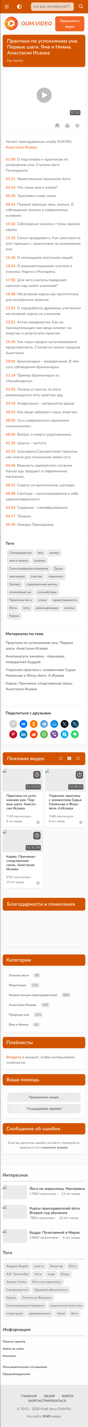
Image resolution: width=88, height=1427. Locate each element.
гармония (55, 576)
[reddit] (34, 734)
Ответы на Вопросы (36, 1298)
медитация (14, 1313)
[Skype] (64, 734)
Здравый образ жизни (50, 1290)
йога (38, 1274)
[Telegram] (44, 724)
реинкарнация (47, 608)
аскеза (69, 608)
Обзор (49, 1396)
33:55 (10, 389)
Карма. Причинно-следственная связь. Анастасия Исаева (21, 862)
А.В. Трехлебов (17, 1274)
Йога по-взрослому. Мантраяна (57, 1188)
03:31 (10, 178)
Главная (29, 1396)
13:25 (10, 237)
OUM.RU (64, 1409)
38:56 (10, 434)
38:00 (10, 420)
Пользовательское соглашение (25, 1367)
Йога (13, 608)
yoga (51, 1274)
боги (74, 1313)
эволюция (17, 576)
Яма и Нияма (18, 1024)
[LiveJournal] (75, 724)
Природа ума (19, 1015)
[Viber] (54, 734)
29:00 (10, 361)
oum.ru (39, 1266)
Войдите (13, 1057)
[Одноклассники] (34, 724)
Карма (14, 616)
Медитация (17, 985)
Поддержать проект (44, 1108)
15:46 (10, 257)
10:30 (10, 223)
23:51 (10, 322)
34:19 (10, 403)
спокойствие (47, 592)
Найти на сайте (13, 1349)
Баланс (14, 584)
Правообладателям (16, 1374)
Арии (61, 1313)
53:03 (10, 507)
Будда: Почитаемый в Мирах (55, 1232)
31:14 (10, 375)
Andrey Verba (16, 1282)
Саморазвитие (20, 553)
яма (40, 553)
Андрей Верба (17, 1266)
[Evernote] (75, 734)
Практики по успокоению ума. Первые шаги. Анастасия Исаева (21, 801)
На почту (15, 60)
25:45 (10, 341)
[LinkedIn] (23, 734)
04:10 (10, 187)
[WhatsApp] (44, 734)
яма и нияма (18, 560)
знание (39, 560)
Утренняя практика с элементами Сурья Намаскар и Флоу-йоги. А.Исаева (65, 801)
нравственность (65, 600)
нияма (54, 553)
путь (26, 608)
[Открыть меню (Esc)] (6, 6)
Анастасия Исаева (21, 147)
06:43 (10, 204)
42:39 (10, 443)
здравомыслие (40, 1313)
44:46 (10, 465)
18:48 (10, 294)
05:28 (10, 195)
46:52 (10, 485)
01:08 (10, 159)
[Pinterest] (13, 734)
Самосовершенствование (28, 568)
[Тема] (18, 6)
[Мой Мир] (54, 724)
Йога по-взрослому (46, 1282)
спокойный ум (20, 592)
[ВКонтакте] (23, 724)
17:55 (10, 280)
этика (42, 600)
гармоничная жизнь (41, 584)
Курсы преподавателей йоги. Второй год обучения (55, 1210)
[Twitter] (64, 724)
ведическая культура (66, 1305)
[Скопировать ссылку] (13, 724)
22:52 (10, 308)
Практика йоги (20, 600)
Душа (58, 568)
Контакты (9, 1356)
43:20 (10, 451)
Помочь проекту (14, 1342)
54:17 (10, 516)
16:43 (10, 265)
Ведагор (56, 1266)
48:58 (10, 493)
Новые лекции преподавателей (33, 995)
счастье (36, 576)
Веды (65, 1274)
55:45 (10, 524)
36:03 (10, 412)
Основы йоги (19, 975)
